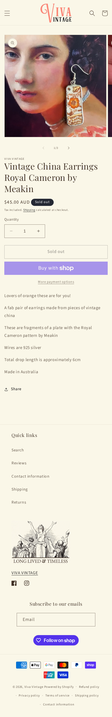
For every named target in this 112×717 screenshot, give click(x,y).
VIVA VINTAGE (24, 573)
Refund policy (89, 687)
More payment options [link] (56, 281)
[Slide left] (43, 148)
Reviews (18, 463)
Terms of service (57, 695)
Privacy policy (29, 695)
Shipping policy (87, 695)
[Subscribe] (88, 619)
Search (17, 450)
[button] (7, 13)
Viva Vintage (33, 686)
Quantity (11, 219)
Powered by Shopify (59, 686)
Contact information (30, 476)
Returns (18, 502)
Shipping (29, 210)
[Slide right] (68, 148)
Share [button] (16, 389)
